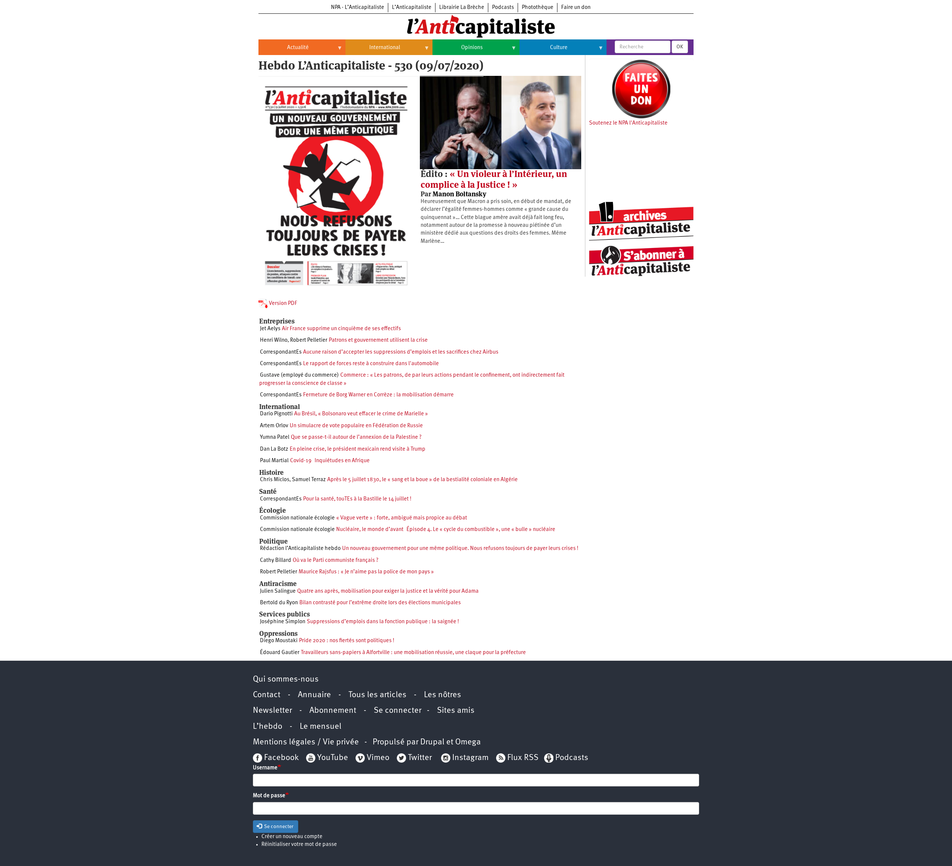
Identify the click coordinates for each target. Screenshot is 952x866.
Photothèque (537, 7)
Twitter (420, 758)
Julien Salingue (278, 591)
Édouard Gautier (279, 653)
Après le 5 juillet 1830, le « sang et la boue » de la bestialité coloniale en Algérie (422, 480)
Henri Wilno (273, 340)
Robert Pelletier (308, 340)
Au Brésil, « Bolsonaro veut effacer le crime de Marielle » (361, 414)
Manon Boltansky (459, 194)
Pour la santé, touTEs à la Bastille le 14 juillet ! (357, 499)
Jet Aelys (270, 329)
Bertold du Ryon (279, 603)
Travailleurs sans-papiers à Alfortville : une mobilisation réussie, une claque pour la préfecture (413, 653)
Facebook (280, 758)
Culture (543, 50)
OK (679, 46)
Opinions (457, 50)
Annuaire (314, 695)
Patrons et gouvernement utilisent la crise (378, 340)
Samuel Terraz (309, 480)
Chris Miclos (274, 480)
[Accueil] (476, 25)
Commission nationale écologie (297, 518)
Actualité (283, 50)
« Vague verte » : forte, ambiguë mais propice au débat (401, 518)
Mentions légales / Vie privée (306, 742)
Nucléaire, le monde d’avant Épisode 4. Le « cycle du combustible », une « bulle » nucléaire (445, 529)
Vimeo (378, 758)
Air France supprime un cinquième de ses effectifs (341, 329)
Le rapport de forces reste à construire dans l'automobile (371, 364)
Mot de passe (269, 796)
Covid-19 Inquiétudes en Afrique (330, 461)
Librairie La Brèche (461, 7)
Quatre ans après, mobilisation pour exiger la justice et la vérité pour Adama (388, 591)
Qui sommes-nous (286, 679)
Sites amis (456, 710)
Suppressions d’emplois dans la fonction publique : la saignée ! (383, 622)
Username (265, 768)
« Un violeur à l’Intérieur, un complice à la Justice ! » (494, 179)
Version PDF (282, 303)
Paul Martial (274, 461)
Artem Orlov (274, 426)
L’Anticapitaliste (411, 7)
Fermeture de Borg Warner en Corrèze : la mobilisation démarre (378, 395)
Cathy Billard (275, 560)
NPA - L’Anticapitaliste (357, 7)
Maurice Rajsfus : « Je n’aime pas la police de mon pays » (366, 572)
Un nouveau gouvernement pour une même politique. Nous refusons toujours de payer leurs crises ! (460, 548)
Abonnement (332, 710)
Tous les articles (377, 695)
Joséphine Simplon (282, 622)
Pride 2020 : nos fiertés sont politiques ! (346, 641)
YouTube (331, 758)
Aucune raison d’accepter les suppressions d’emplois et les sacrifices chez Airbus (400, 352)
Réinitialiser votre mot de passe (299, 844)
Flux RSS (522, 758)
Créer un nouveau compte (291, 837)
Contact (266, 695)
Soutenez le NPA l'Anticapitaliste (628, 123)
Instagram (470, 758)
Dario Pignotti (276, 414)
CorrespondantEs (281, 352)
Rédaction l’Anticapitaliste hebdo (300, 548)
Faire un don (576, 7)
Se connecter (397, 710)
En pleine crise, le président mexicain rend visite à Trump (357, 449)
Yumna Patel (274, 437)
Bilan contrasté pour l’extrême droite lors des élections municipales (380, 603)
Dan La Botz (274, 449)
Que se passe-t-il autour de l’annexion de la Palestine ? (356, 437)
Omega (468, 742)
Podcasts (503, 7)
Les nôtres (442, 695)
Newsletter (272, 710)
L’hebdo (267, 726)
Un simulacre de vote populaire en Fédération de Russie (356, 426)
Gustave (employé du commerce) (299, 375)
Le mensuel (320, 726)
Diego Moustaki (279, 641)
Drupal (432, 742)
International (372, 50)
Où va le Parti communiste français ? (336, 560)
